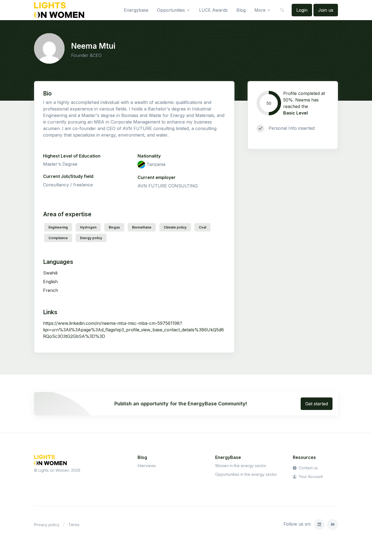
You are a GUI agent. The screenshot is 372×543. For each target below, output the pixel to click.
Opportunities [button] (171, 10)
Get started (316, 403)
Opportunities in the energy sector (246, 474)
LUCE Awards (213, 10)
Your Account (310, 476)
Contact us (308, 467)
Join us (325, 10)
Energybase (136, 10)
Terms (74, 524)
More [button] (260, 10)
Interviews (147, 465)
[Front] (59, 10)
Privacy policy (46, 524)
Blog (241, 10)
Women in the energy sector (240, 465)
